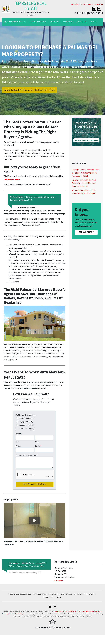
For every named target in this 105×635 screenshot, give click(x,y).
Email (38, 446)
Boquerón (85, 611)
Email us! (58, 580)
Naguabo (71, 611)
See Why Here (86, 232)
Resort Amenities (95, 4)
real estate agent (12, 179)
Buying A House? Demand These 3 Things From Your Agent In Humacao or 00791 (86, 172)
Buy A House (53, 594)
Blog (59, 597)
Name (19, 433)
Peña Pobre (93, 611)
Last (36, 441)
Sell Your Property (14, 21)
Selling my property (26, 418)
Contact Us (91, 594)
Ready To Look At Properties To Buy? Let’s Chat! (29, 90)
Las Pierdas (57, 611)
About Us (81, 21)
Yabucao (64, 611)
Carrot (68, 627)
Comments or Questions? (27, 455)
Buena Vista (13, 614)
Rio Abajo (20, 614)
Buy (76, 4)
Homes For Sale (37, 21)
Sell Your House (39, 594)
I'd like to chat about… (26, 415)
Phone (19, 446)
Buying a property (26, 421)
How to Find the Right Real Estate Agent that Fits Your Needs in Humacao (84, 183)
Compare (67, 21)
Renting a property (26, 425)
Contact (83, 4)
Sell (72, 4)
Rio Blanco (78, 611)
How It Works (66, 594)
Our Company (79, 594)
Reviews (54, 21)
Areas (94, 21)
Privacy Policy (49, 597)
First (17, 441)
